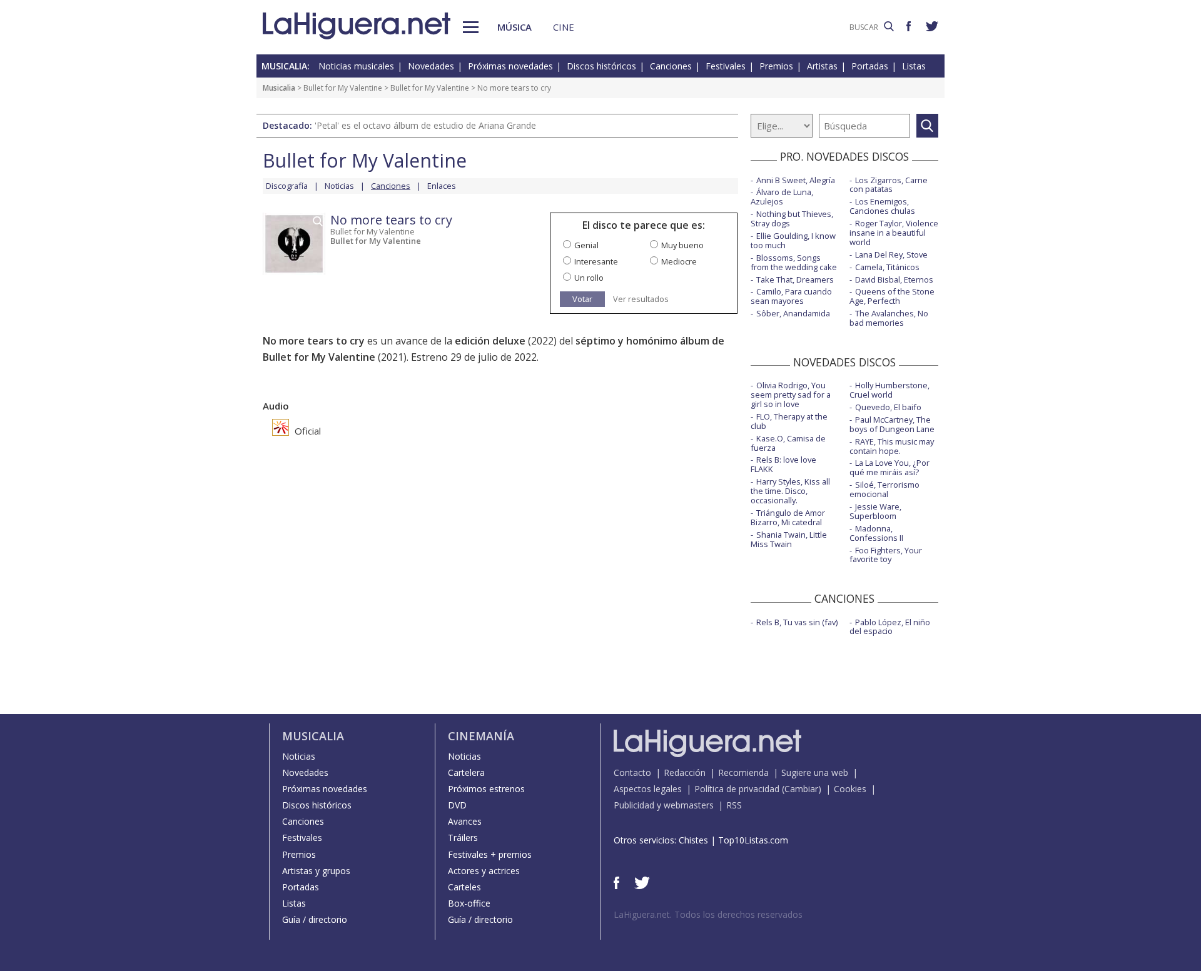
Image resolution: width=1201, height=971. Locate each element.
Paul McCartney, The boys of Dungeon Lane (892, 424)
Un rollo (589, 278)
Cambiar (801, 789)
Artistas (822, 66)
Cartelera (466, 772)
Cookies (850, 789)
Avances (465, 821)
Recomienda (743, 772)
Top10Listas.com (753, 840)
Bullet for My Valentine (342, 88)
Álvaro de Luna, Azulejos (782, 196)
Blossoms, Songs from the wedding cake (794, 262)
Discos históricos (601, 66)
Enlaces (441, 185)
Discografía (287, 185)
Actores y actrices (484, 871)
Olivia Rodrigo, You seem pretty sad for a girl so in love (791, 395)
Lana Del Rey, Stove (891, 254)
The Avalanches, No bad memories (888, 318)
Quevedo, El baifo (888, 407)
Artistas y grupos (316, 871)
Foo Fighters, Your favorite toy (885, 555)
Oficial (306, 431)
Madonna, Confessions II (876, 533)
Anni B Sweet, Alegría (795, 180)
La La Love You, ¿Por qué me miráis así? (889, 467)
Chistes (693, 840)
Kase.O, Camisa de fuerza (788, 443)
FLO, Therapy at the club (789, 421)
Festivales (726, 66)
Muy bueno (682, 245)
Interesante (596, 261)
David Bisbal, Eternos (894, 279)
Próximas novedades (510, 66)
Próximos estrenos (486, 789)
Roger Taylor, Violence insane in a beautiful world (893, 233)
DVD (457, 805)
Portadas (869, 66)
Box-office (469, 903)
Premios (776, 66)
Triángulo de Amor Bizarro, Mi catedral (788, 517)
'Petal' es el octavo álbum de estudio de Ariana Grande (425, 125)
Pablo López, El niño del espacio (889, 626)
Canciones (671, 66)
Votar (582, 298)
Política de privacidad (736, 789)
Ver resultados (641, 299)
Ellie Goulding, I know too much (793, 240)
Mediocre (679, 261)
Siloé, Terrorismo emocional (884, 489)
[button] (471, 27)
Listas (914, 66)
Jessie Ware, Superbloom (875, 511)
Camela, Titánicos (887, 267)
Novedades (431, 66)
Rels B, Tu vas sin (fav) (797, 622)
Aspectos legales (648, 789)
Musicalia (279, 88)
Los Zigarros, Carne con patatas (888, 184)
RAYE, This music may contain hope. (891, 446)
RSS (734, 805)
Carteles (464, 887)
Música (514, 27)
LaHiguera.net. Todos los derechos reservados (708, 914)
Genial (586, 245)
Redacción (685, 772)
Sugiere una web (814, 772)
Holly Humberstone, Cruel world (889, 390)
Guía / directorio (314, 919)
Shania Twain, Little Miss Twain (789, 539)
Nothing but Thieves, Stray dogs (792, 218)
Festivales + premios (490, 854)
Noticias (339, 185)
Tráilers (463, 837)
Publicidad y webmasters (664, 805)
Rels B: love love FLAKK (783, 464)
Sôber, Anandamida (793, 313)
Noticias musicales (356, 66)
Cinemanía (481, 735)
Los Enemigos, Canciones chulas (882, 206)
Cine (563, 27)
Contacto (632, 772)
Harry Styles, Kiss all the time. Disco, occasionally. (790, 491)
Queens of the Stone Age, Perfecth (892, 296)
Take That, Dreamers (795, 279)
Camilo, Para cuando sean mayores (791, 296)
